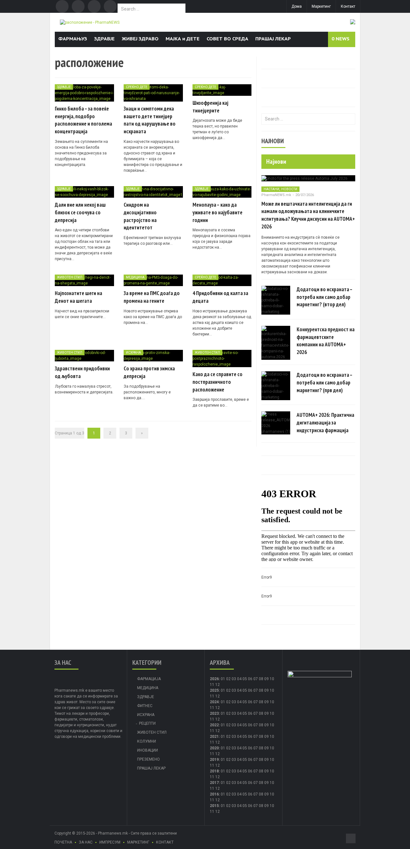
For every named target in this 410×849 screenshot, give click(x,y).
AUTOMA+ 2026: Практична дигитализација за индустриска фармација (325, 422)
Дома (296, 6)
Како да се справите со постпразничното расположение (217, 382)
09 (266, 690)
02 (228, 679)
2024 (214, 702)
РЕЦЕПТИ (147, 723)
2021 (214, 736)
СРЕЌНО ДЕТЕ (136, 87)
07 (255, 679)
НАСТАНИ (271, 189)
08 (261, 690)
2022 (214, 725)
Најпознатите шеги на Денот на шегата (78, 297)
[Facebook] (62, 6)
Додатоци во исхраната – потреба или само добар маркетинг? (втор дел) (324, 297)
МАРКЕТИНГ (138, 842)
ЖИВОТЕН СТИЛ (69, 277)
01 (223, 679)
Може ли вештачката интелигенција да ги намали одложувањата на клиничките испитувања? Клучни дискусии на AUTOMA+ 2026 (308, 215)
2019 (214, 759)
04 (239, 679)
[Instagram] (110, 6)
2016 (214, 794)
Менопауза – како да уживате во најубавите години (217, 212)
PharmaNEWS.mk (276, 195)
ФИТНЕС (144, 706)
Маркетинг (321, 6)
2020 (214, 748)
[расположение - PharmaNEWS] (89, 22)
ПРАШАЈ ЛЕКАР (273, 39)
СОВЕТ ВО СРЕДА (227, 39)
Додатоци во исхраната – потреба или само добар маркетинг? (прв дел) (324, 382)
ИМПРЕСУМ (109, 842)
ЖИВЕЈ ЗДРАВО (140, 39)
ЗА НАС (86, 842)
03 (234, 679)
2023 (214, 713)
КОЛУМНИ (146, 741)
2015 (214, 806)
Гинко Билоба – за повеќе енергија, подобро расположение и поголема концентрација (83, 120)
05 (244, 679)
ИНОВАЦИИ (147, 750)
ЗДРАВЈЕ (104, 39)
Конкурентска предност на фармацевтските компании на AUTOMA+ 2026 (326, 341)
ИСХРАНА (133, 352)
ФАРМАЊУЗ (72, 39)
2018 (214, 771)
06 (250, 679)
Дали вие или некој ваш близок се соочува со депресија (80, 212)
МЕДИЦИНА (135, 277)
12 (217, 696)
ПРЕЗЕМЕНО (148, 759)
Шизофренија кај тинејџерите (210, 106)
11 (212, 696)
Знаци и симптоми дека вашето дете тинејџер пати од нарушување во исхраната (150, 120)
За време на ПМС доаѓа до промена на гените (152, 297)
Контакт (348, 6)
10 (272, 690)
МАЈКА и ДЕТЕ (183, 39)
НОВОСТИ (289, 189)
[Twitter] (78, 6)
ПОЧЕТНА (63, 842)
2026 (214, 679)
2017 (214, 782)
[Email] (94, 6)
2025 (214, 690)
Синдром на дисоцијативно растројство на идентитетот (140, 216)
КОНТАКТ (165, 842)
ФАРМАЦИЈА (149, 679)
